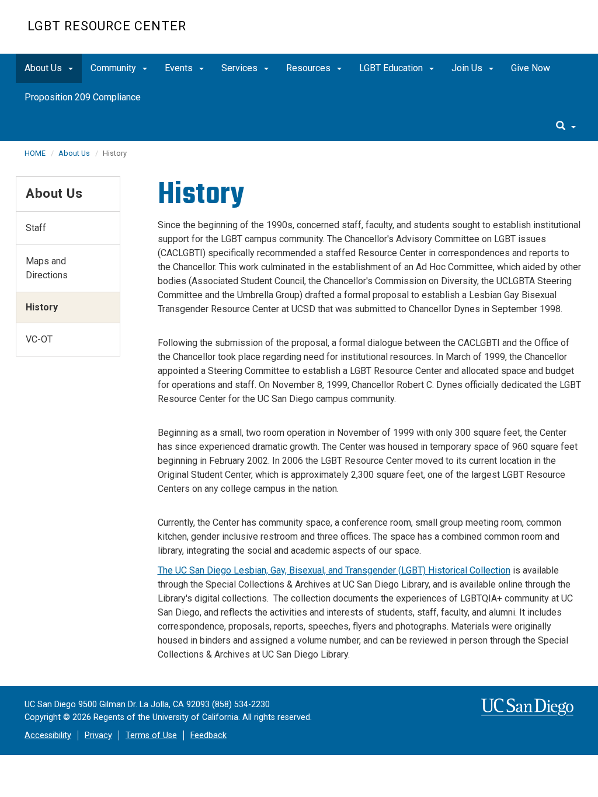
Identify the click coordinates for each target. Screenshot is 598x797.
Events (180, 68)
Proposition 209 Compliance (83, 97)
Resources (309, 68)
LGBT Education (392, 68)
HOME (35, 153)
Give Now (530, 68)
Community (114, 68)
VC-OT (39, 339)
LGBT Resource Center (106, 26)
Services (240, 68)
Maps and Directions (47, 268)
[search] (566, 126)
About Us (44, 68)
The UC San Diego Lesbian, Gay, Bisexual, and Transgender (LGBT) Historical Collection (334, 570)
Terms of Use (151, 735)
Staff (36, 227)
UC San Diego (504, 33)
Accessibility (48, 735)
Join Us (468, 68)
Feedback (208, 735)
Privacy (98, 735)
